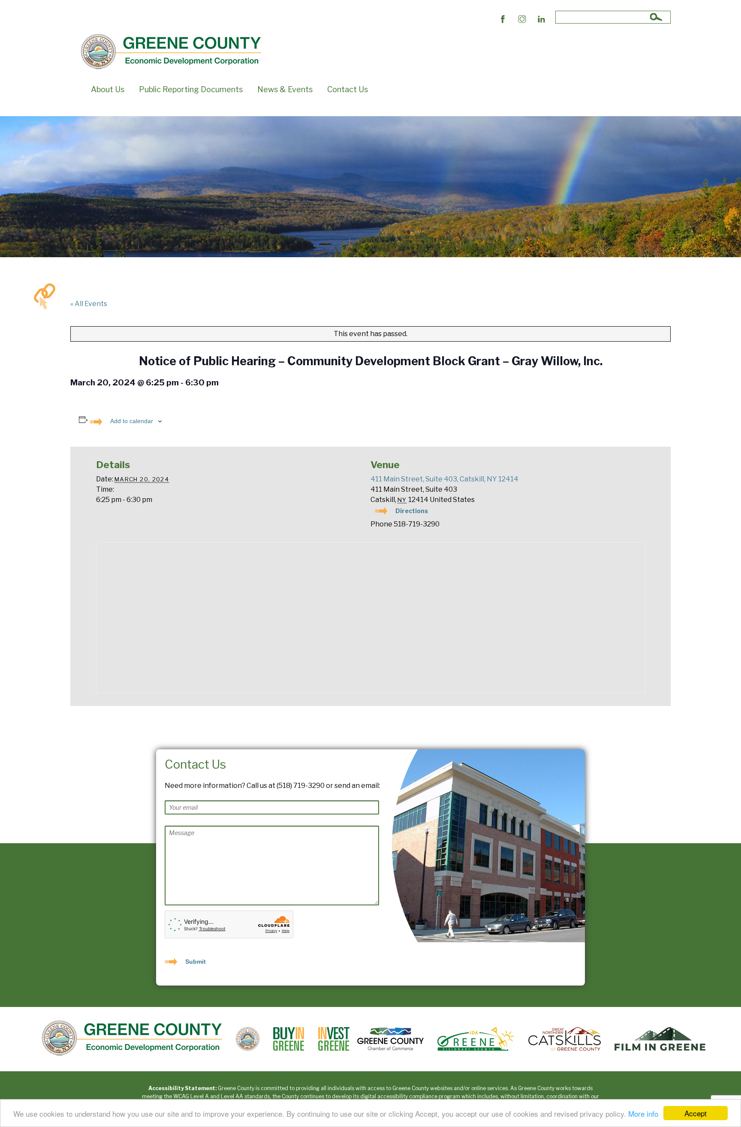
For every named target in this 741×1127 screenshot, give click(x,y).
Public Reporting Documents (191, 89)
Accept (695, 1113)
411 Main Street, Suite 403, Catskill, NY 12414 (444, 479)
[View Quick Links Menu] (44, 296)
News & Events (285, 89)
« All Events (88, 304)
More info (643, 1113)
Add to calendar (131, 421)
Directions (411, 510)
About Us (107, 89)
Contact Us (347, 89)
